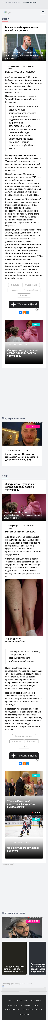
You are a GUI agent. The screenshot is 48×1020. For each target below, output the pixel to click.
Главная (11, 1001)
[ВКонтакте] (20, 312)
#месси (14, 290)
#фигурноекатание (24, 736)
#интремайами (30, 290)
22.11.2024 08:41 (15, 842)
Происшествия (12, 1010)
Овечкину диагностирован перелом (23, 849)
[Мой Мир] (27, 312)
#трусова (31, 741)
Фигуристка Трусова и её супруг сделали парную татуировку (22, 353)
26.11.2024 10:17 (15, 345)
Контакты (24, 1014)
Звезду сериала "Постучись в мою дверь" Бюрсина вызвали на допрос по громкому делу (21, 457)
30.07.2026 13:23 (13, 450)
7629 (27, 842)
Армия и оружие (31, 921)
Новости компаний (33, 1010)
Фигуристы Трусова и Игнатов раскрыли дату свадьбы (21, 804)
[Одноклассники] (24, 312)
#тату (24, 746)
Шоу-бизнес (33, 426)
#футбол (15, 285)
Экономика (35, 1001)
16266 (27, 345)
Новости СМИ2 (8, 864)
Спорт (36, 324)
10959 (27, 796)
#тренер (24, 295)
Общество (13, 1005)
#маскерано (31, 285)
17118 (25, 450)
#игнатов (16, 741)
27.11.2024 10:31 (29, 66)
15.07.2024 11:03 (15, 796)
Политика (22, 1001)
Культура (26, 1005)
